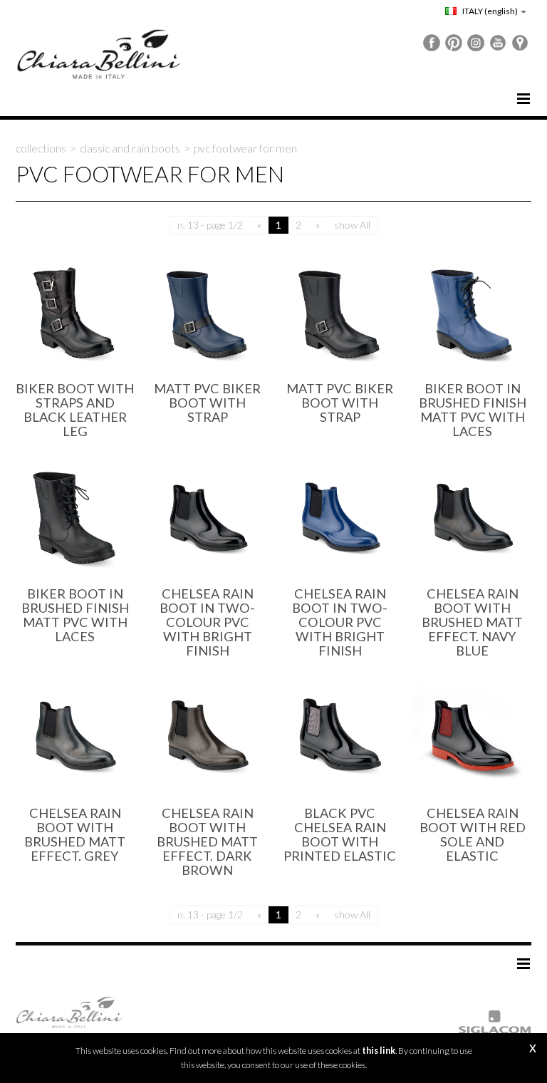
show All (352, 225)
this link (378, 1050)
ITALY (489, 11)
